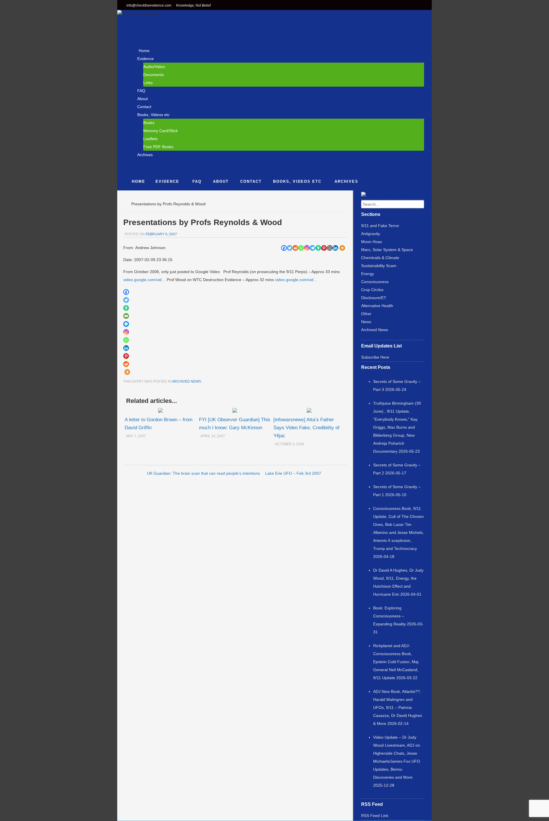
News (366, 321)
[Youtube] (422, 6)
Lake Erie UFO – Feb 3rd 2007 (293, 473)
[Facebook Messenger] (126, 324)
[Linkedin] (335, 248)
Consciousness (375, 281)
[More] (342, 248)
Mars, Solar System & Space (387, 249)
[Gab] (318, 248)
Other (366, 313)
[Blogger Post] (330, 248)
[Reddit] (295, 248)
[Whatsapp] (301, 248)
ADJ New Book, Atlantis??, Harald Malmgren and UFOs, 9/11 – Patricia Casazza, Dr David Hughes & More (397, 707)
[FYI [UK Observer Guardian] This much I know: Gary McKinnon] (234, 411)
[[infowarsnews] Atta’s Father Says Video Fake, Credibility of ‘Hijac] (309, 411)
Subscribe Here (375, 357)
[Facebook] (399, 6)
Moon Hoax (371, 241)
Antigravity (370, 233)
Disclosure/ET (373, 297)
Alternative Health (377, 305)
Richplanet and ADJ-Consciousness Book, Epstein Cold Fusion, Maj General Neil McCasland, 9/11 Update (395, 661)
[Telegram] (312, 248)
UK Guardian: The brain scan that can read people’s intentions (203, 473)
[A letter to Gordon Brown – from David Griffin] (160, 411)
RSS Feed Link (374, 815)
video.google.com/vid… (144, 279)
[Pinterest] (324, 248)
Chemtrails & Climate (380, 257)
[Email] (126, 316)
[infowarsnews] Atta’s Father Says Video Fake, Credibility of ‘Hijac (306, 427)
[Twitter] (408, 6)
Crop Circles (372, 289)
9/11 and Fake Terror (380, 225)
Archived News (186, 381)
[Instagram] (307, 248)
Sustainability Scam (378, 265)
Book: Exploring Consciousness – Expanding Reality (389, 616)
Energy (367, 273)
